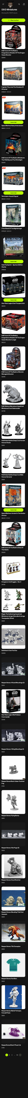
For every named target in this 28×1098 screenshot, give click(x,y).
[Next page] (20, 1055)
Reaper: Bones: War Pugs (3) (10, 848)
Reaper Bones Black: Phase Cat (11, 1045)
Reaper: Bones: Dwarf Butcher (11, 880)
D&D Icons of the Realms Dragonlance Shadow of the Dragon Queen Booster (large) (13, 338)
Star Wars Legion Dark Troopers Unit (13, 303)
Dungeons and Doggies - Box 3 (11, 582)
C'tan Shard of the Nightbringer (12, 228)
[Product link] (13, 42)
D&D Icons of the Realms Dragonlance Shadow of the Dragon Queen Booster (13, 53)
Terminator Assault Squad (10, 196)
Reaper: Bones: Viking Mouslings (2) (13, 749)
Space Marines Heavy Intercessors (12, 125)
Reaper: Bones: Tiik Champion (11, 946)
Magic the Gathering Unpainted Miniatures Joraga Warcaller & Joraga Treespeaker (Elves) (13, 616)
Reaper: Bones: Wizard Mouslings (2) (13, 682)
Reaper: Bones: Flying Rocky (10, 815)
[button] (3, 4)
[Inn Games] (10, 4)
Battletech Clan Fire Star (9, 650)
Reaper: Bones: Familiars (9, 978)
